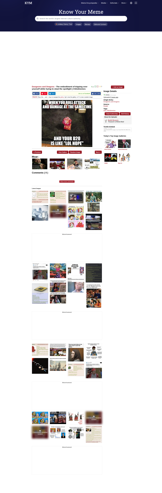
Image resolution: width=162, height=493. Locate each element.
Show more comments (67, 181)
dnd (105, 110)
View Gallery (62, 152)
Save (44, 93)
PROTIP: (34, 97)
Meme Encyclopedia (89, 3)
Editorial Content (100, 24)
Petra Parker (107, 149)
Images (78, 24)
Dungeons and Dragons (43, 87)
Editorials (114, 3)
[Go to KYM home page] (28, 3)
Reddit (106, 106)
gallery (62, 97)
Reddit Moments (113, 120)
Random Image (75, 152)
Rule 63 (120, 163)
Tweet (53, 93)
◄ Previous (37, 152)
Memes (87, 24)
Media (103, 3)
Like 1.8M (96, 93)
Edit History (125, 114)
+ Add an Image (117, 87)
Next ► (98, 152)
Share (37, 93)
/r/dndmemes (111, 110)
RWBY (106, 163)
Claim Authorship (112, 114)
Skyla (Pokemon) (122, 149)
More (123, 3)
